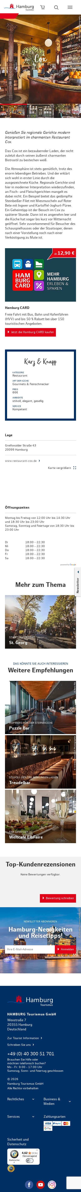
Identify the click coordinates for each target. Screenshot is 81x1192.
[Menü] (37, 1151)
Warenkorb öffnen (42, 7)
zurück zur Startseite (40, 1000)
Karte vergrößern (59, 468)
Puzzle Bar (40, 707)
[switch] (29, 1160)
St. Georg (40, 622)
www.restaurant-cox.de (21, 461)
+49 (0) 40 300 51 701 (30, 1054)
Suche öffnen (56, 7)
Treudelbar (40, 762)
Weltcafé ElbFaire (40, 816)
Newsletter (77, 585)
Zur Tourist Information (23, 1038)
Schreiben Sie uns (19, 1044)
